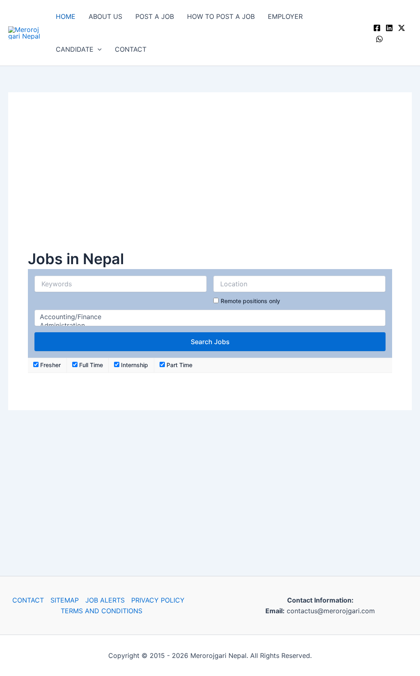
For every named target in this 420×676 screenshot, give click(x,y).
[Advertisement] (210, 180)
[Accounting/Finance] (210, 317)
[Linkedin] (389, 28)
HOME (65, 16)
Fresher (50, 364)
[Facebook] (377, 28)
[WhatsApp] (379, 39)
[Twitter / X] (401, 28)
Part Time (178, 364)
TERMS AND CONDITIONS (101, 611)
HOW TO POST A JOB (221, 16)
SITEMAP (64, 600)
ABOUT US (105, 16)
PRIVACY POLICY (158, 600)
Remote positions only (250, 300)
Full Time (90, 364)
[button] (98, 49)
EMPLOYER (285, 16)
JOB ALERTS (105, 600)
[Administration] (210, 325)
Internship (133, 364)
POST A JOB (154, 16)
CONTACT (130, 49)
